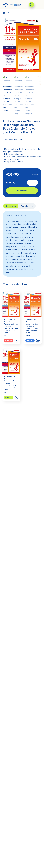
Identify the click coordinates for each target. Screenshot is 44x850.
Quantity (10, 182)
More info (8, 340)
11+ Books (12, 13)
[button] (37, 21)
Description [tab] (10, 206)
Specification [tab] (27, 206)
